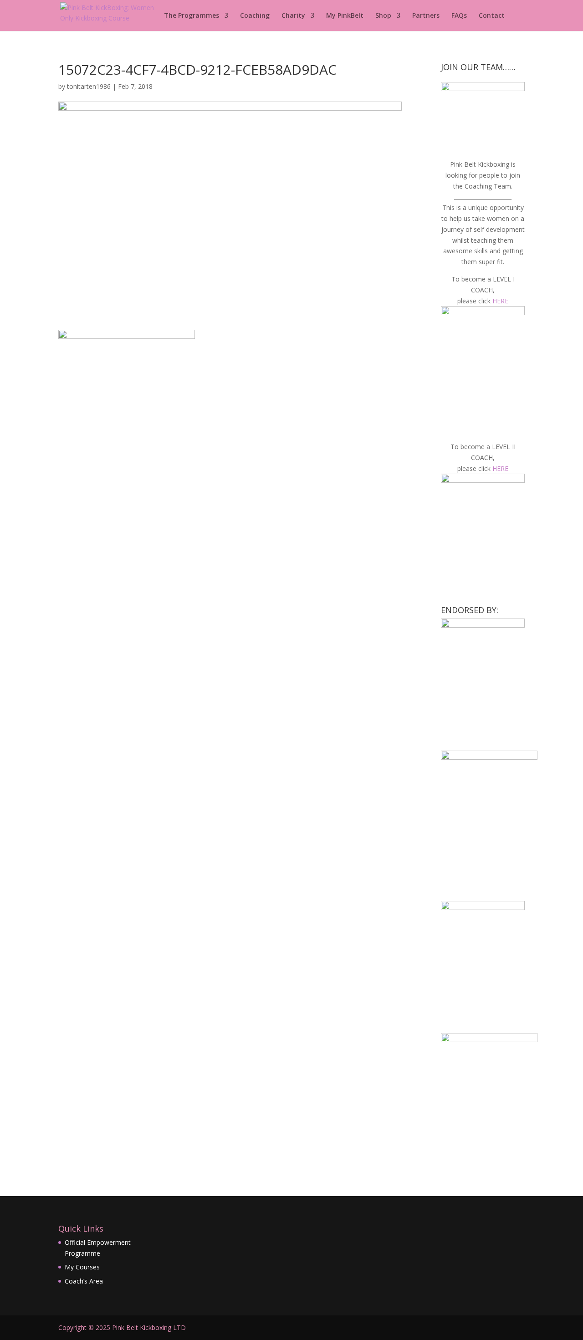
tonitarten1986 (89, 86)
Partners (426, 16)
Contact (492, 16)
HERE (500, 301)
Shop (383, 16)
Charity (293, 16)
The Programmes (191, 16)
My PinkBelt (344, 16)
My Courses (82, 1267)
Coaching (255, 16)
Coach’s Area (84, 1281)
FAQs (459, 16)
